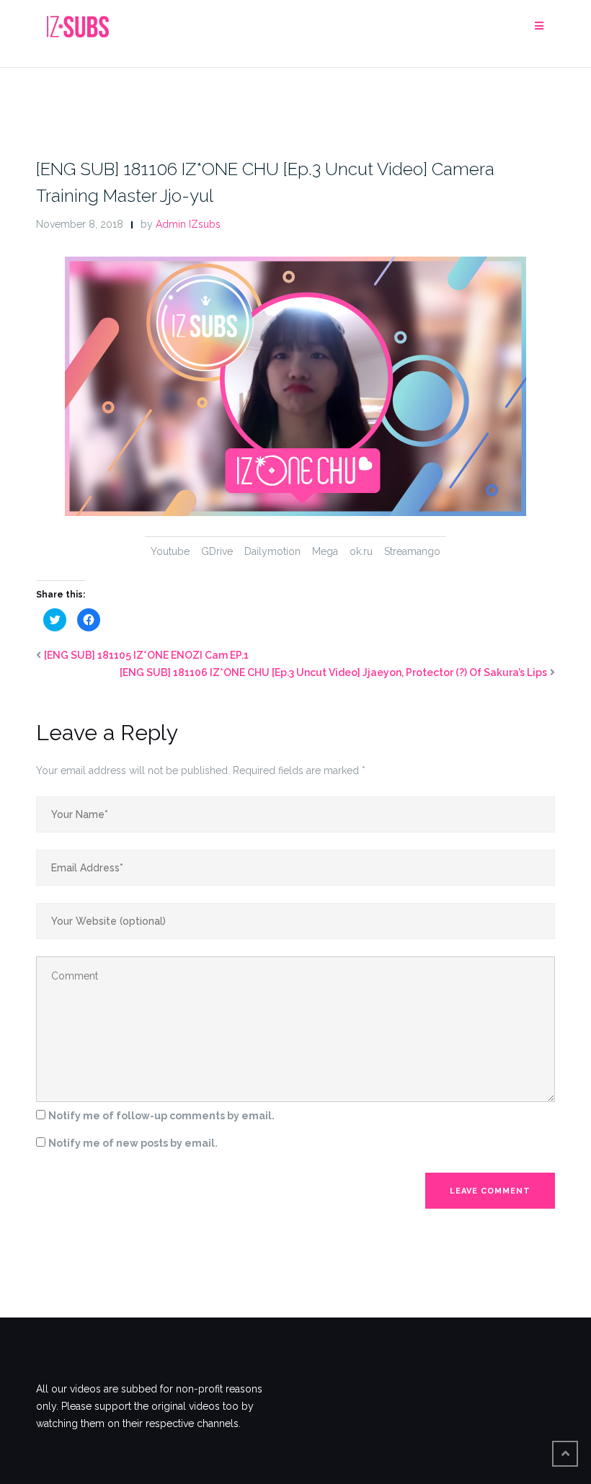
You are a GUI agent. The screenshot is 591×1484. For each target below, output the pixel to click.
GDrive (217, 551)
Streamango (412, 551)
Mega (325, 551)
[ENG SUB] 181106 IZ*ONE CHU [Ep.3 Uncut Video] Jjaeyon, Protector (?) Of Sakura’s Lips (333, 672)
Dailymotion (272, 551)
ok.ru (361, 551)
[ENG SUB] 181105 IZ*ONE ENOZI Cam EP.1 (146, 655)
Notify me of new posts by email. (133, 1143)
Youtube (170, 551)
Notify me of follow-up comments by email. (161, 1115)
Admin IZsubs (188, 224)
